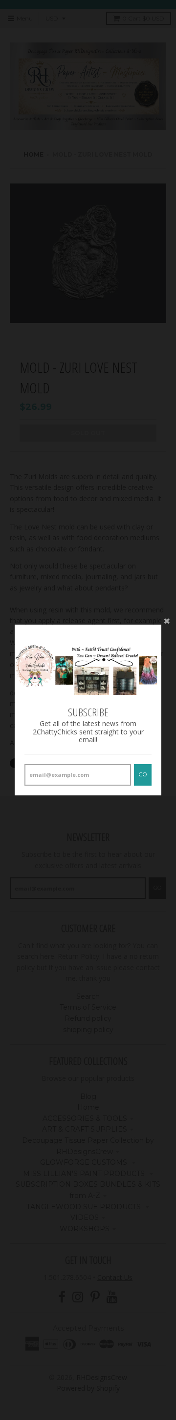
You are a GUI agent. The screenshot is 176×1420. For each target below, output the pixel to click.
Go (143, 774)
